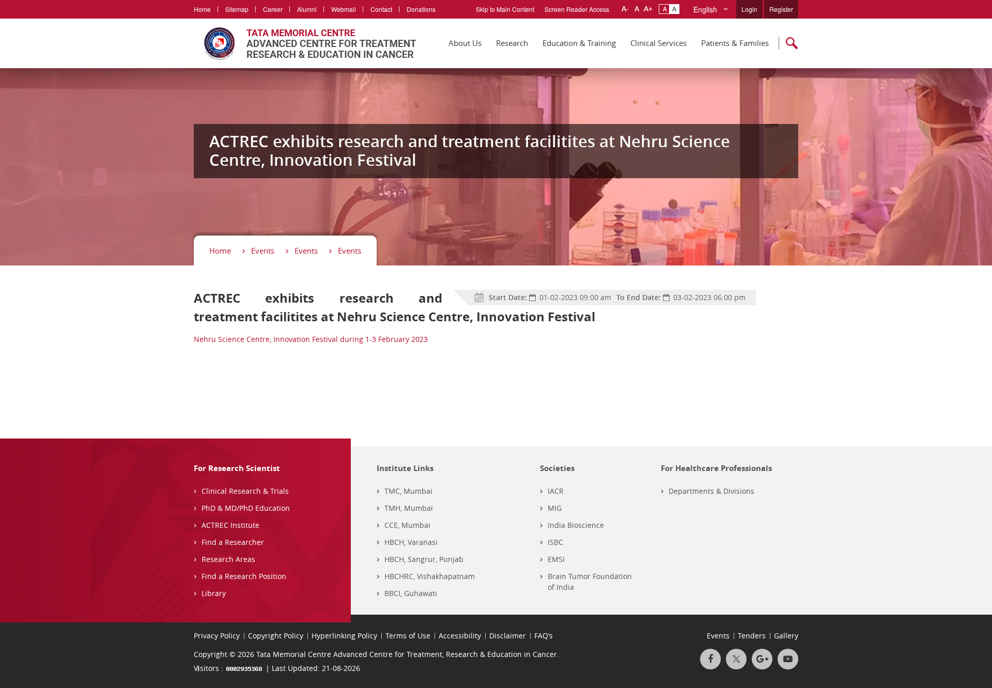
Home (202, 9)
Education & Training (579, 43)
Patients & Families (735, 43)
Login (749, 9)
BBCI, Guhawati (410, 593)
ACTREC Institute (230, 525)
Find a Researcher (233, 542)
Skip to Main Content (505, 9)
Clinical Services (658, 43)
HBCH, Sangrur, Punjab (423, 559)
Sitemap (237, 9)
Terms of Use (407, 635)
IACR (556, 491)
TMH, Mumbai (408, 508)
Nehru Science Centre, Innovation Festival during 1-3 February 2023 (311, 339)
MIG (555, 508)
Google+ (762, 659)
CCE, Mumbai (407, 525)
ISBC (555, 542)
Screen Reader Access (577, 9)
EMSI (556, 559)
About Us (465, 43)
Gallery (786, 635)
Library (214, 593)
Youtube (788, 659)
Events (262, 250)
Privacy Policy (217, 635)
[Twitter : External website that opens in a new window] (736, 659)
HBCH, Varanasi (411, 542)
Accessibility (460, 635)
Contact (381, 9)
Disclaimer (507, 635)
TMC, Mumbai (408, 491)
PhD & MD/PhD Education (246, 508)
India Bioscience (576, 525)
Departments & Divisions (711, 491)
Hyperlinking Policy (344, 635)
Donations (421, 9)
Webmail (343, 9)
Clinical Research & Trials (245, 491)
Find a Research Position (244, 576)
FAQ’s (543, 635)
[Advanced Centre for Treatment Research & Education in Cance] (305, 43)
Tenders (752, 635)
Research (512, 43)
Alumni (307, 9)
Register (781, 9)
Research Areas (228, 559)
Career (273, 9)
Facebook (710, 659)
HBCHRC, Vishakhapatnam (429, 576)
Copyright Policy (275, 635)
